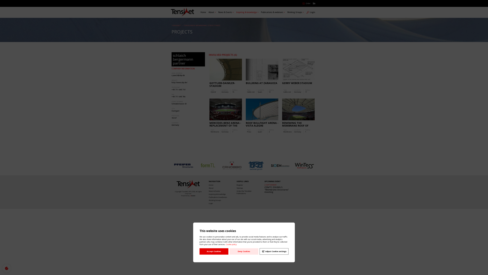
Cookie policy (231, 244)
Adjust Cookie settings (275, 251)
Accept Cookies (214, 251)
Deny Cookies (244, 251)
